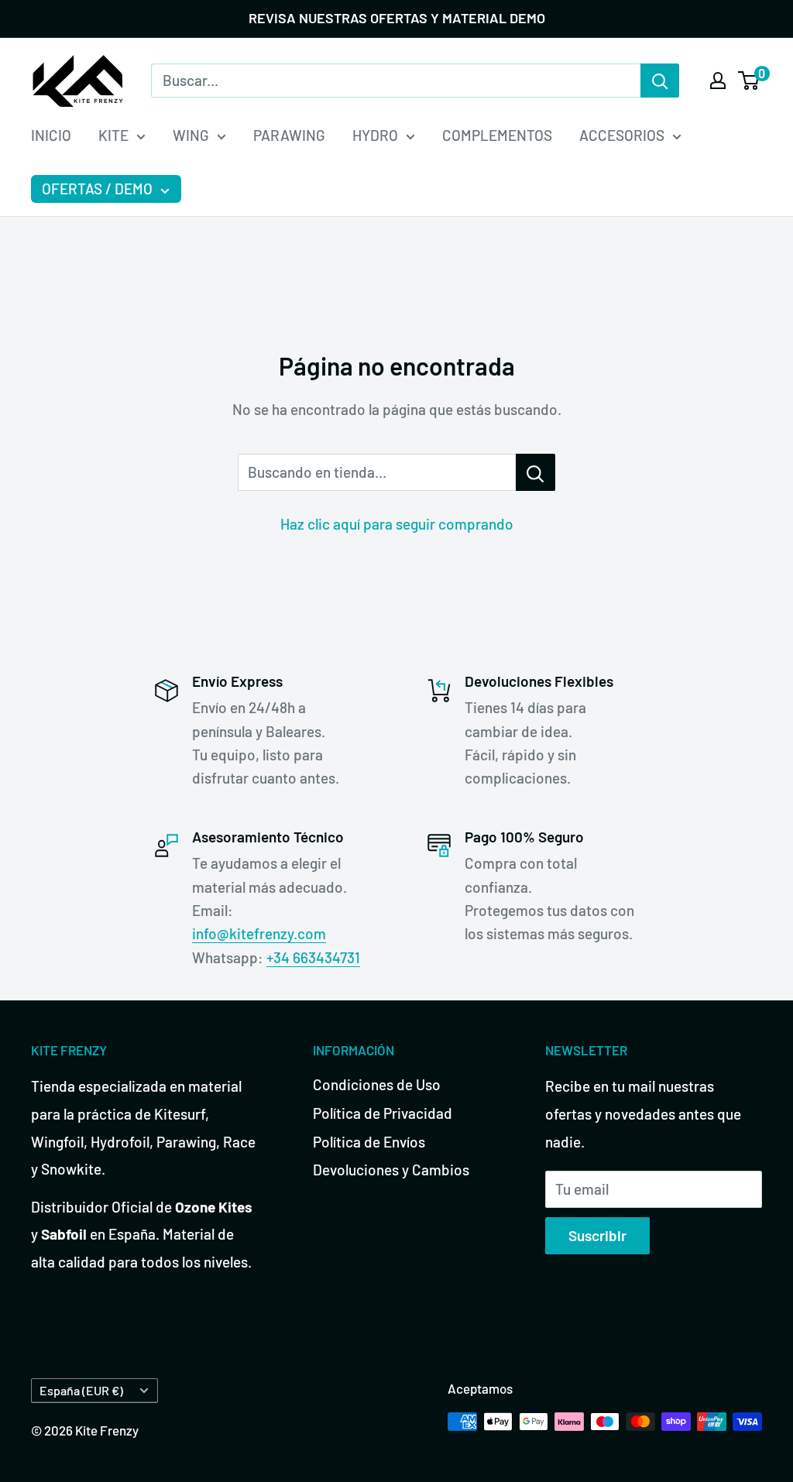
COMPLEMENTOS (497, 135)
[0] (749, 80)
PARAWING (289, 135)
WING (191, 135)
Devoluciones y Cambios (391, 1169)
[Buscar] (659, 80)
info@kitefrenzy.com (259, 933)
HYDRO (375, 135)
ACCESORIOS (621, 135)
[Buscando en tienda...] (535, 472)
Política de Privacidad (382, 1113)
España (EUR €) (81, 1390)
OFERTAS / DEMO (97, 188)
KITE (113, 135)
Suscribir (597, 1235)
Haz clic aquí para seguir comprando (396, 524)
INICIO (51, 135)
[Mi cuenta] (718, 80)
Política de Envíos (369, 1142)
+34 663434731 (313, 957)
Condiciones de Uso (377, 1084)
